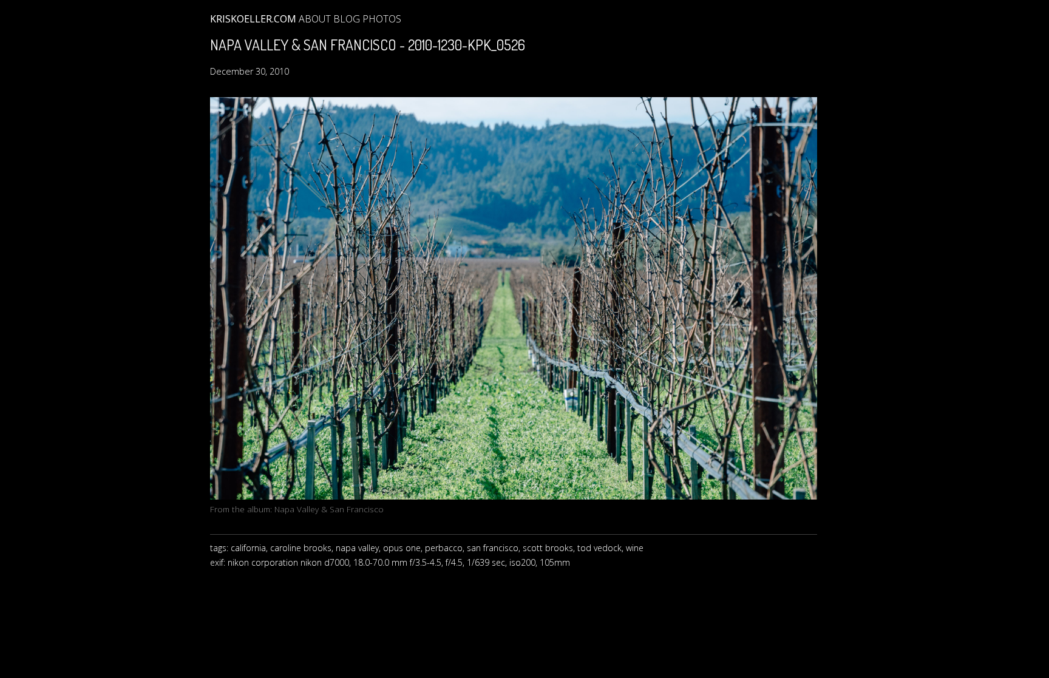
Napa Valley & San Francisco (329, 509)
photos (381, 18)
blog (346, 18)
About (315, 18)
